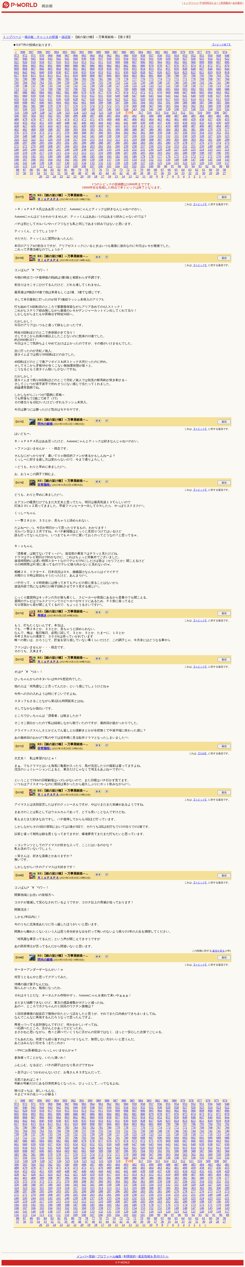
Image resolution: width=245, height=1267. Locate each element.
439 (142, 122)
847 (201, 68)
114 (33, 166)
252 (185, 146)
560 (210, 106)
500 (67, 115)
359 (159, 132)
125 (159, 163)
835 (84, 72)
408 (185, 126)
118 (218, 163)
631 (50, 99)
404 (218, 126)
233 (126, 149)
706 (75, 89)
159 (92, 159)
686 (25, 92)
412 (151, 126)
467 (126, 119)
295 (41, 142)
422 (67, 126)
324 (16, 139)
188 (67, 156)
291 (75, 142)
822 (193, 72)
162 (67, 159)
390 (117, 129)
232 (134, 149)
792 (227, 75)
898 (210, 62)
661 (16, 95)
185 (92, 156)
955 (168, 55)
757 (84, 82)
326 (218, 136)
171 (210, 156)
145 (210, 159)
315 (92, 139)
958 (142, 55)
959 (134, 55)
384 (168, 129)
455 (227, 119)
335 (142, 136)
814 (41, 75)
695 (168, 89)
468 (117, 119)
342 (84, 136)
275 (210, 142)
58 (224, 169)
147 (193, 159)
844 (227, 68)
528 (42, 112)
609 (16, 102)
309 (142, 139)
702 (109, 89)
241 (58, 149)
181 (126, 156)
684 (41, 92)
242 (50, 149)
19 (88, 176)
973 (16, 55)
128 (134, 163)
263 (92, 146)
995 (48, 52)
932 (142, 58)
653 (84, 95)
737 (33, 85)
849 (185, 68)
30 (203, 173)
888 (75, 65)
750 (142, 82)
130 (117, 163)
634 (25, 99)
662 (227, 92)
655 (67, 95)
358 (168, 132)
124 (168, 163)
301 (210, 139)
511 (191, 112)
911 (100, 62)
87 (24, 169)
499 (75, 115)
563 (185, 106)
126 (151, 163)
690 (210, 89)
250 (201, 146)
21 (75, 176)
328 (201, 136)
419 (92, 126)
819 (218, 72)
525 (67, 112)
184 (100, 156)
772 (176, 79)
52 (52, 173)
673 (134, 92)
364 (117, 132)
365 (109, 132)
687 (16, 92)
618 (159, 99)
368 (84, 132)
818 (227, 72)
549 (84, 109)
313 (109, 139)
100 (151, 166)
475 (58, 119)
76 (100, 169)
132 (100, 163)
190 (50, 156)
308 (151, 139)
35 (169, 173)
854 (142, 68)
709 (50, 89)
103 (125, 166)
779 (117, 79)
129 (126, 163)
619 (151, 99)
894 (25, 65)
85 (38, 169)
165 (41, 159)
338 (117, 136)
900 (193, 62)
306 (168, 139)
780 (109, 79)
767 (218, 79)
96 (179, 166)
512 (183, 112)
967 (67, 55)
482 (218, 115)
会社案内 (237, 3)
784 (75, 79)
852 (159, 68)
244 (33, 149)
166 (33, 159)
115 (25, 166)
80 (72, 169)
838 (58, 72)
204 (151, 153)
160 (84, 159)
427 (25, 126)
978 (191, 52)
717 (201, 85)
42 (120, 173)
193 (25, 156)
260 (117, 146)
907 (134, 62)
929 (168, 58)
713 (16, 89)
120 (201, 163)
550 (75, 109)
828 (142, 72)
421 (75, 126)
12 (137, 176)
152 (151, 159)
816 (25, 75)
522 (92, 112)
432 (201, 122)
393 (92, 129)
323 (25, 139)
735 (50, 85)
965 (84, 55)
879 (151, 65)
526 (59, 112)
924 (210, 58)
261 (109, 146)
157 (109, 159)
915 (67, 62)
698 (142, 89)
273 (227, 142)
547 (100, 109)
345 (58, 136)
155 (126, 159)
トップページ (190, 3)
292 (67, 142)
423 (58, 126)
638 (210, 95)
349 (25, 136)
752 (126, 82)
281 (159, 142)
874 (193, 65)
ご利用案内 (224, 3)
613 (201, 99)
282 (151, 142)
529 (33, 112)
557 (16, 109)
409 (176, 126)
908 (126, 62)
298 (16, 142)
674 (126, 92)
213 (75, 153)
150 (168, 159)
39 (141, 173)
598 (109, 102)
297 (25, 142)
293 (58, 142)
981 (166, 52)
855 (134, 68)
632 (41, 99)
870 (227, 65)
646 (142, 95)
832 (109, 72)
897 (218, 62)
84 (45, 169)
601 (84, 102)
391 (109, 129)
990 (90, 52)
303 (193, 139)
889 (67, 65)
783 (84, 79)
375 (25, 132)
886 (92, 65)
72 (127, 169)
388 (134, 129)
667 (185, 92)
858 (109, 68)
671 (151, 92)
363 (126, 132)
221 (227, 149)
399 (41, 129)
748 (159, 82)
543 (134, 109)
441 (126, 122)
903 (168, 62)
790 (25, 79)
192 (33, 156)
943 (50, 58)
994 (56, 52)
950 (210, 55)
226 (185, 149)
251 (193, 146)
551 (67, 109)
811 (67, 75)
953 (185, 55)
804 (126, 75)
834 (92, 72)
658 (41, 95)
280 (168, 142)
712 (25, 89)
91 (213, 166)
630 (58, 99)
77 (93, 169)
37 (155, 173)
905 (151, 62)
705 (84, 89)
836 (75, 72)
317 (75, 139)
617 (168, 99)
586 (210, 102)
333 (159, 136)
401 (25, 129)
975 (216, 52)
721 (168, 85)
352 (218, 132)
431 (210, 122)
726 (126, 85)
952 (193, 55)
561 (201, 106)
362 (134, 132)
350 (16, 136)
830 (126, 72)
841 (33, 72)
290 (84, 142)
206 (134, 153)
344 (67, 136)
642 (176, 95)
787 (50, 79)
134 (84, 163)
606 (41, 102)
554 (41, 109)
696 (159, 89)
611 (218, 99)
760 (58, 82)
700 (126, 89)
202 (168, 153)
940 (75, 58)
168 (16, 159)
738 (25, 85)
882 (126, 65)
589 (185, 102)
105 (109, 166)
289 (92, 142)
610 (227, 99)
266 (67, 146)
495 (109, 115)
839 (50, 72)
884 (109, 65)
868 (25, 68)
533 (218, 109)
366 (100, 132)
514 (166, 112)
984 (140, 52)
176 (168, 156)
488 (168, 115)
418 (100, 126)
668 (176, 92)
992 (73, 52)
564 (176, 106)
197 (210, 153)
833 (100, 72)
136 (67, 163)
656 (58, 95)
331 (176, 136)
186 (84, 156)
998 (22, 52)
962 (109, 55)
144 (218, 159)
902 (176, 62)
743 (201, 82)
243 (41, 149)
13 (130, 176)
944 (41, 58)
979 (182, 52)
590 (176, 102)
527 (50, 112)
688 (227, 89)
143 (227, 159)
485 (193, 115)
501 (58, 115)
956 (159, 55)
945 (33, 58)
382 (185, 129)
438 (151, 122)
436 (168, 122)
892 (41, 65)
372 (50, 132)
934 (126, 58)
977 (199, 52)
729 (100, 85)
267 (58, 146)
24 (54, 176)
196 (218, 153)
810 (75, 75)
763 (33, 82)
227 (176, 149)
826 (159, 72)
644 (159, 95)
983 (149, 52)
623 (117, 99)
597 (117, 102)
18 (95, 176)
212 (84, 153)
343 (75, 136)
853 (151, 68)
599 (100, 102)
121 (193, 163)
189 (58, 156)
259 (126, 146)
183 (109, 156)
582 (25, 106)
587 (201, 102)
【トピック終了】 (221, 44)
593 (151, 102)
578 (58, 106)
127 (142, 163)
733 (67, 85)
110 (67, 166)
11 (143, 176)
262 (100, 146)
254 (168, 146)
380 (201, 129)
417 (109, 126)
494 (117, 115)
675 (117, 92)
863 (67, 68)
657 (50, 95)
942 (58, 58)
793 (218, 75)
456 (218, 119)
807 (100, 75)
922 (227, 58)
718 (193, 85)
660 (25, 95)
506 (16, 115)
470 (100, 119)
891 (50, 65)
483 (210, 115)
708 (58, 89)
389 (126, 129)
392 (100, 129)
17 (102, 176)
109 (75, 166)
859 (100, 68)
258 (134, 146)
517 (141, 112)
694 (176, 89)
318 (67, 139)
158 (100, 159)
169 (227, 156)
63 (189, 169)
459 (193, 119)
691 (201, 89)
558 (227, 106)
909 (117, 62)
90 (220, 166)
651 (100, 95)
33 (183, 173)
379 (210, 129)
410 (168, 126)
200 (185, 153)
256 (151, 146)
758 (75, 82)
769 (201, 79)
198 (201, 153)
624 (109, 99)
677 (100, 92)
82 (58, 169)
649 (117, 95)
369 (75, 132)
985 (132, 52)
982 (157, 52)
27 (224, 173)
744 (193, 82)
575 (84, 106)
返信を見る (218, 950)
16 (109, 176)
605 (50, 102)
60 (210, 169)
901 (185, 62)
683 (50, 92)
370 (67, 132)
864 (58, 68)
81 (65, 169)
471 (92, 119)
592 (159, 102)
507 (225, 112)
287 (109, 142)
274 (218, 142)
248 (218, 146)
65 (176, 169)
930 (159, 58)
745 (185, 82)
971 (33, 55)
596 (126, 102)
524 (76, 112)
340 (100, 136)
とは (208, 3)
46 (93, 173)
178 (151, 156)
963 (100, 55)
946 (25, 58)
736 (41, 85)
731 (84, 85)
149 (176, 159)
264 (84, 146)
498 (84, 115)
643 (168, 95)
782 (92, 79)
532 (227, 109)
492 (134, 115)
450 (50, 122)
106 (100, 166)
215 (58, 153)
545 (117, 109)
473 (75, 119)
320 (50, 139)
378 (218, 129)
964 (92, 55)
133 (92, 163)
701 (117, 89)
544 (126, 109)
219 (25, 153)
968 (58, 55)
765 (16, 82)
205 (142, 153)
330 (185, 136)
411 (159, 126)
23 (61, 176)
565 (168, 106)
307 (159, 139)
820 (210, 72)
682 (58, 92)
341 (92, 136)
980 (174, 52)
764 (25, 82)
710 (41, 89)
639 (201, 95)
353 (210, 132)
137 (58, 163)
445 (92, 122)
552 (58, 109)
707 (67, 89)
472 (84, 119)
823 (185, 72)
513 (174, 112)
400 (33, 129)
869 (16, 68)
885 (100, 65)
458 (201, 119)
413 (142, 126)
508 (216, 112)
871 (218, 65)
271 (25, 146)
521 (101, 112)
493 (126, 115)
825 (168, 72)
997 (31, 52)
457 (210, 119)
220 (16, 153)
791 (16, 79)
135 (75, 163)
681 (67, 92)
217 (41, 153)
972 (25, 55)
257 (142, 146)
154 (134, 159)
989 (98, 52)
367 (92, 132)
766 (227, 79)
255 (159, 146)
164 (50, 159)
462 (168, 119)
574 (92, 106)
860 (92, 68)
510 (200, 112)
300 (218, 139)
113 (41, 166)
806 (109, 75)
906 (142, 62)
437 (159, 122)
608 (25, 102)
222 (218, 149)
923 (218, 58)
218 (33, 153)
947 (16, 58)
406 (201, 126)
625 (100, 99)
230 (151, 149)
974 (225, 52)
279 (176, 142)
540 (159, 109)
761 (50, 82)
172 (201, 156)
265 (75, 146)
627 (84, 99)
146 (201, 159)
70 (141, 169)
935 (117, 58)
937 (100, 58)
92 (206, 166)
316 (84, 139)
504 (33, 115)
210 (100, 153)
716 (210, 85)
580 (41, 106)
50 (65, 173)
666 (193, 92)
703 (100, 89)
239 (75, 149)
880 (142, 65)
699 (134, 89)
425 (41, 126)
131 (109, 163)
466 (134, 119)
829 (134, 72)
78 (86, 169)
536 (193, 109)
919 (33, 62)
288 (100, 142)
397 (58, 129)
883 (117, 65)
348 (33, 136)
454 (16, 122)
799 (168, 75)
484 (201, 115)
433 (193, 122)
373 (41, 132)
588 (193, 102)
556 (25, 109)
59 (217, 169)
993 (65, 52)
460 (185, 119)
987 (115, 52)
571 (117, 106)
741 (218, 82)
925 (201, 58)
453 (25, 122)
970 (41, 55)
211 (92, 153)
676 (109, 92)
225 (193, 149)
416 (117, 126)
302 (201, 139)
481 (227, 115)
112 (50, 166)
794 (210, 75)
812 (58, 75)
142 (16, 163)
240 (67, 149)
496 (100, 115)
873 (201, 65)
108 (83, 166)
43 (114, 173)
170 (218, 156)
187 (75, 156)
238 (84, 149)
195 (227, 153)
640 (193, 95)
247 (227, 146)
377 (227, 129)
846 (210, 68)
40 (134, 173)
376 (16, 132)
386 (151, 129)
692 (193, 89)
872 (210, 65)
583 (16, 106)
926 (193, 58)
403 (227, 126)
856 (126, 68)
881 (134, 65)
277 (193, 142)
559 (218, 106)
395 (75, 129)
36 (162, 173)
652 (92, 95)
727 (117, 85)
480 (16, 119)
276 (201, 142)
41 (127, 173)
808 (92, 75)
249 (210, 146)
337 (126, 136)
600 (92, 102)
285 (126, 142)
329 (193, 136)
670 (159, 92)
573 (100, 106)
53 (45, 173)
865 (50, 68)
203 (159, 153)
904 (159, 62)
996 (39, 52)
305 (176, 139)
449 (58, 122)
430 (218, 122)
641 (185, 95)
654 (75, 95)
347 (41, 136)
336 (134, 136)
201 (176, 153)
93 (200, 166)
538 (176, 109)
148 (185, 159)
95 (186, 166)
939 (84, 58)
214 (67, 153)
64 (183, 169)
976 (208, 52)
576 (75, 106)
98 (165, 166)
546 (109, 109)
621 (134, 99)
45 (100, 173)
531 (17, 112)
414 (134, 126)
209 (109, 153)
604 (58, 102)
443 (109, 122)
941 (67, 58)
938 (92, 58)
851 (168, 68)
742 (210, 82)
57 (17, 173)
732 (75, 85)
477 (41, 119)
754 (109, 82)
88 (17, 169)
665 (201, 92)
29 (210, 173)
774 (159, 79)
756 (92, 82)
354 (201, 132)
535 (201, 109)
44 (107, 173)
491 (142, 115)
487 (176, 115)
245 (25, 149)
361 (142, 132)
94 (193, 166)
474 (67, 119)
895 (16, 65)
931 (151, 58)
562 (193, 106)
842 (25, 72)
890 (58, 65)
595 (134, 102)
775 (151, 79)
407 (193, 126)
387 (142, 129)
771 (185, 79)
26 (40, 176)
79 (79, 169)
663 (218, 92)
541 (151, 109)
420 (84, 126)
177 (159, 156)
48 (79, 173)
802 (142, 75)
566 (159, 106)
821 (201, 72)
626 (92, 99)
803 (134, 75)
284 (134, 142)
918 (41, 62)
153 (142, 159)
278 (185, 142)
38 (148, 173)
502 (50, 115)
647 (134, 95)
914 (75, 62)
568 (142, 106)
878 (159, 65)
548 (92, 109)
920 (25, 62)
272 (16, 146)
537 (185, 109)
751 (134, 82)
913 (84, 62)
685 (33, 92)
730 (92, 85)
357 (176, 132)
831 (117, 72)
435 (176, 122)
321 (41, 139)
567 (151, 106)
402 (16, 129)
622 (126, 99)
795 (201, 75)
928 (176, 58)
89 (227, 166)
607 (33, 102)
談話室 (66, 37)
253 (176, 146)
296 (33, 142)
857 (117, 68)
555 (33, 109)
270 (33, 146)
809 (84, 75)
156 (117, 159)
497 (92, 115)
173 (193, 156)
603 (67, 102)
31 (196, 173)
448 (67, 122)
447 (75, 122)
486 (185, 115)
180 (134, 156)
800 (159, 75)
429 (227, 122)
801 (151, 75)
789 (33, 79)
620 (142, 99)
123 (176, 163)
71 (134, 169)
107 (92, 166)
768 (210, 79)
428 (16, 126)
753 (117, 82)
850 (176, 68)
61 (203, 169)
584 (227, 102)
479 (25, 119)
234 (117, 149)
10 (150, 176)
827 (151, 72)
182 (117, 156)
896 (227, 62)
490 (151, 115)
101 (142, 166)
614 (193, 99)
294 (50, 142)
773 (168, 79)
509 (208, 112)
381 (193, 129)
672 (142, 92)
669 (168, 92)
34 (176, 173)
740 (227, 82)
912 (92, 62)
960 (126, 55)
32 (189, 173)
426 (33, 126)
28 (217, 173)
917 (50, 62)
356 (185, 132)
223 (210, 149)
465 (142, 119)
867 (33, 68)
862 (75, 68)
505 (25, 115)
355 (193, 132)
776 (142, 79)
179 (142, 156)
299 (227, 139)
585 (218, 102)
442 (117, 122)
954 (176, 55)
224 (201, 149)
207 (126, 153)
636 (227, 95)
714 (227, 85)
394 (84, 129)
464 (151, 119)
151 (159, 159)
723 (151, 85)
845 (218, 68)
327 (210, 136)
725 (134, 85)
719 (185, 85)
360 (151, 132)
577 (67, 106)
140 (33, 163)
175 (176, 156)
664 (210, 92)
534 (210, 109)
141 (25, 163)
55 (31, 173)
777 (134, 79)
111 (58, 166)
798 (176, 75)
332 (168, 136)
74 (114, 169)
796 (193, 75)
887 (84, 65)
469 (109, 119)
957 (151, 55)
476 (50, 119)
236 (100, 149)
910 (109, 62)
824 (176, 72)
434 (185, 122)
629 (67, 99)
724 (142, 85)
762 (41, 82)
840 (41, 72)
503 (41, 115)
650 (109, 95)
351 (227, 132)
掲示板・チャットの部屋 (41, 37)
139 (41, 163)
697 (151, 89)
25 (47, 176)
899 (201, 62)
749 (151, 82)
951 (201, 55)
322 (33, 139)
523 (84, 112)
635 (16, 99)
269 (41, 146)
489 (159, 115)
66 (169, 169)
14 (123, 176)
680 (75, 92)
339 (109, 136)
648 (126, 95)
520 (109, 112)
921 (16, 62)
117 (227, 163)
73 (120, 169)
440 (134, 122)
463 (159, 119)
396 (67, 129)
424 (50, 126)
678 (92, 92)
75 (107, 169)
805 (117, 75)
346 (50, 136)
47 (86, 173)
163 (58, 159)
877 (168, 65)
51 (58, 173)
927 (185, 58)
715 (218, 85)
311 (126, 139)
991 (81, 52)
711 (33, 89)
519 (118, 112)
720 (176, 85)
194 (16, 156)
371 (58, 132)
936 (109, 58)
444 (100, 122)
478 (33, 119)
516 (149, 112)
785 (67, 79)
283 (142, 142)
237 (92, 149)
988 (107, 52)
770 (193, 79)
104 (117, 166)
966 (75, 55)
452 (33, 122)
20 (81, 176)
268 (50, 146)
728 (109, 85)
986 (124, 52)
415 (126, 126)
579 (50, 106)
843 (16, 72)
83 (52, 169)
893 (33, 65)
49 (72, 173)
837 (67, 72)
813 (50, 75)
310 (134, 139)
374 (33, 132)
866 (41, 68)
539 (168, 109)
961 (117, 55)
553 (50, 109)
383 (176, 129)
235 (109, 149)
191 (41, 156)
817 (16, 75)
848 (193, 68)
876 (176, 65)
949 (218, 55)
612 (210, 99)
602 (75, 102)
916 (58, 62)
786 (58, 79)
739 (16, 85)
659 (33, 95)
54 (38, 173)
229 (159, 149)
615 (185, 99)
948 (227, 55)
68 (155, 169)
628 (75, 99)
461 (176, 119)
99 (158, 166)
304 (185, 139)
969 (50, 55)
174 (185, 156)
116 (16, 166)
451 (41, 122)
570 (126, 106)
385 (159, 129)
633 (33, 99)
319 (58, 139)
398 (50, 129)
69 (148, 169)
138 (50, 163)
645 (151, 95)
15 (116, 176)
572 (109, 106)
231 (142, 149)
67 (162, 169)
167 (25, 159)
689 (218, 89)
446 (84, 122)
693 (185, 89)
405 (210, 126)
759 (67, 82)
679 (84, 92)
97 (172, 166)
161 (75, 159)
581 (33, 106)
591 (168, 102)
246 (16, 149)
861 (84, 68)
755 (100, 82)
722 (159, 85)
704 (92, 89)
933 (134, 58)
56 (24, 173)
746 (176, 82)
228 (168, 149)
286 (117, 142)
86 (31, 169)
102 (134, 166)
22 (68, 176)
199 (193, 153)
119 (210, 163)
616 (176, 99)
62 (196, 169)
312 (117, 139)
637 (218, 95)
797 (185, 75)
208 (117, 153)
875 (185, 65)
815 (33, 75)
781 (100, 79)
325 (227, 136)
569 (134, 106)
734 (58, 85)
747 (168, 82)
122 (185, 163)
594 (142, 102)
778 (126, 79)
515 (157, 112)
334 (151, 136)
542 (142, 109)
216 (50, 153)
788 (41, 79)
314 (100, 139)
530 (25, 112)
